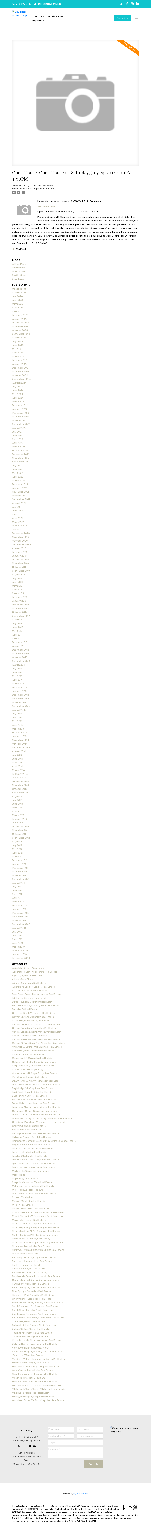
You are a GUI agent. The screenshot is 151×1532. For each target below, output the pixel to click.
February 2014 (20, 773)
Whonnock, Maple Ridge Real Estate (31, 1392)
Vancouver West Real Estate (27, 1355)
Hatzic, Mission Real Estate (26, 1129)
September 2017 (21, 615)
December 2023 (20, 412)
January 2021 (19, 529)
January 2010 (19, 954)
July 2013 (17, 800)
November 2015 (20, 698)
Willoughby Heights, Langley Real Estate (33, 1396)
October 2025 (20, 330)
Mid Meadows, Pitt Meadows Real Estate (34, 1193)
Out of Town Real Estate (25, 1253)
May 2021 (17, 514)
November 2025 (20, 326)
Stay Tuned (18, 278)
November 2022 (20, 458)
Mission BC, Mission (22, 1197)
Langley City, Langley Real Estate (29, 1156)
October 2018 (19, 567)
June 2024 (18, 390)
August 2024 (19, 382)
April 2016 (17, 679)
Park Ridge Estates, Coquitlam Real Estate (34, 1257)
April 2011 (17, 897)
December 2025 (21, 322)
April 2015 (17, 724)
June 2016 (17, 672)
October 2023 (20, 420)
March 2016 (18, 683)
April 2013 (17, 811)
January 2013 (19, 822)
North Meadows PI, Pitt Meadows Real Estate (36, 1231)
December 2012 (20, 826)
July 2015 (17, 713)
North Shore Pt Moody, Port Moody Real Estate (37, 1242)
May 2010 (17, 939)
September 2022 (21, 461)
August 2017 (19, 619)
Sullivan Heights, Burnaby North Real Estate (35, 1325)
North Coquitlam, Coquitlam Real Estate (33, 1223)
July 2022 (17, 465)
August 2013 (19, 796)
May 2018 (17, 585)
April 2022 (17, 476)
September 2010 (21, 924)
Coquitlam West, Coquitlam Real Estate (33, 1065)
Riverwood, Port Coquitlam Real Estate (33, 1295)
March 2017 (18, 638)
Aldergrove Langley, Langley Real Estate (33, 986)
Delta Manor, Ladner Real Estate (29, 1076)
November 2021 (20, 491)
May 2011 (17, 894)
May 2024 (17, 394)
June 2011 (17, 890)
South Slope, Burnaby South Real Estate (33, 1310)
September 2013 (21, 792)
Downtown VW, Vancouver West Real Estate (36, 1084)
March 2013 (18, 815)
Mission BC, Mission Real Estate (28, 1201)
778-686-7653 (23, 3)
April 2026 (17, 307)
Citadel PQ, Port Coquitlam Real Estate (33, 1050)
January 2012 (19, 864)
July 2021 (17, 506)
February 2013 (19, 819)
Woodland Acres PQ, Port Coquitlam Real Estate (38, 1400)
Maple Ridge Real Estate (25, 1178)
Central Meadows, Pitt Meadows (29, 1035)
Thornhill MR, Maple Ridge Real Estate (32, 1332)
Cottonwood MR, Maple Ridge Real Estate (34, 1073)
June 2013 (17, 803)
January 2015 (19, 736)
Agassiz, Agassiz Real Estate (27, 975)
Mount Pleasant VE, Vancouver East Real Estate (38, 1212)
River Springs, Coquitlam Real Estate (31, 1291)
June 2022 (17, 469)
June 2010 (17, 935)
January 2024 (19, 409)
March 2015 (18, 728)
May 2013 (17, 807)
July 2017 (17, 623)
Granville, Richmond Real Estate (29, 1125)
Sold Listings (19, 275)
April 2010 (17, 942)
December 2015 (20, 694)
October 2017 (19, 612)
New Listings (18, 267)
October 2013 (19, 788)
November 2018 (20, 563)
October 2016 (19, 657)
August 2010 (19, 928)
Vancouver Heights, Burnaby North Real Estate (37, 1351)
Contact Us (122, 18)
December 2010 (20, 913)
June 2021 (17, 510)
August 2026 (19, 292)
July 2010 (17, 931)
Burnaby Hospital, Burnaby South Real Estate (36, 1005)
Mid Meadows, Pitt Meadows (27, 1189)
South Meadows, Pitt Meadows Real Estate (35, 1306)
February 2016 (20, 687)
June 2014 (17, 758)
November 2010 (20, 916)
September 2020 (21, 544)
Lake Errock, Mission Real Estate (29, 1152)
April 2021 (17, 518)
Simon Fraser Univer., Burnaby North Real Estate (37, 1302)
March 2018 (18, 593)
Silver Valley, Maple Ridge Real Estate (31, 1298)
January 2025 (19, 364)
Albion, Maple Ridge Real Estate (29, 982)
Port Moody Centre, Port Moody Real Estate (36, 1276)
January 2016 (19, 691)
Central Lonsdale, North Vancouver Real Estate (37, 1031)
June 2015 (17, 717)
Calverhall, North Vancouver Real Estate (33, 1013)
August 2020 (19, 548)
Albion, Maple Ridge (22, 979)
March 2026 (18, 311)
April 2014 (17, 766)
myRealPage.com (81, 1493)
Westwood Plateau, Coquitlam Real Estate (35, 1381)
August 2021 (19, 503)
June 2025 (18, 345)
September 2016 (21, 661)
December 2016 (20, 649)
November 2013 (20, 785)
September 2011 (20, 879)
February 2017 (20, 642)
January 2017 (19, 645)
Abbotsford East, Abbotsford (28, 967)
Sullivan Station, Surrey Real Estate (30, 1328)
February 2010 (20, 950)
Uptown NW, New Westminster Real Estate (35, 1343)
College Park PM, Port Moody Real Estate (34, 1061)
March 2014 (18, 770)
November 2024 (21, 371)
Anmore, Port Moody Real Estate (29, 990)
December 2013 (20, 781)
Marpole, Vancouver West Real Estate (32, 1182)
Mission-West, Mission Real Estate (30, 1208)
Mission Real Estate (22, 1204)
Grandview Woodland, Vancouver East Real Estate (39, 1122)
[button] (21, 3)
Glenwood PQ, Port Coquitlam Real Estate (34, 1110)
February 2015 (20, 732)
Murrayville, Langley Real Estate (29, 1219)
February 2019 (20, 552)
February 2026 (20, 315)
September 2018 (21, 570)
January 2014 (19, 777)
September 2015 (21, 706)
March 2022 (18, 480)
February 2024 (20, 405)
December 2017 (20, 604)
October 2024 (20, 375)
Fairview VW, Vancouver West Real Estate (34, 1099)
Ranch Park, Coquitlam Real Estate (37, 188)
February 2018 (19, 597)
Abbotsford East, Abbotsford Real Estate (34, 971)
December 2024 (21, 367)
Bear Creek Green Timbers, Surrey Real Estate (36, 994)
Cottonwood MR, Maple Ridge (28, 1069)
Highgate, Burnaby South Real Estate (31, 1137)
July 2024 (17, 386)
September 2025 (21, 333)
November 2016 (20, 653)
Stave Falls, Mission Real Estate (28, 1321)
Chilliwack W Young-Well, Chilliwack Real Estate (37, 1046)
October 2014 (19, 743)
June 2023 (17, 435)
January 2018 (19, 600)
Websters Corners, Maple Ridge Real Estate (35, 1366)
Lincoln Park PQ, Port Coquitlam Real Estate (35, 1159)
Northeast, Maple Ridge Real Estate (31, 1246)
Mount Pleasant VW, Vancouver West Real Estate (38, 1216)
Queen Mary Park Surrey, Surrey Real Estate (35, 1280)
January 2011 (19, 909)
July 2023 (17, 431)
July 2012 (17, 845)
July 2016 (17, 668)
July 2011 (16, 886)
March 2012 (18, 856)
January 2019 (19, 555)
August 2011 (18, 882)
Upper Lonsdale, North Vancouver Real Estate (36, 1340)
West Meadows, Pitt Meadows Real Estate (35, 1374)
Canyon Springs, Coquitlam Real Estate (33, 1016)
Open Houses (19, 271)
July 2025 (17, 341)
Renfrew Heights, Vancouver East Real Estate (36, 1287)
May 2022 (17, 473)
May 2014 (17, 762)
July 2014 (17, 755)
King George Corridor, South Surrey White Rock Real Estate (44, 1140)
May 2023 (17, 439)
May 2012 (17, 849)
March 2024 (18, 401)
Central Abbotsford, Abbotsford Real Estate (36, 1024)
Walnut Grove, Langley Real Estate (30, 1362)
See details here (46, 206)
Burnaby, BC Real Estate (25, 1009)
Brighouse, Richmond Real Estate (29, 998)
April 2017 (17, 634)
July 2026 (17, 296)
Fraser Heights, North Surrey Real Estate (33, 1103)
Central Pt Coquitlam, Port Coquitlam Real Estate (38, 1043)
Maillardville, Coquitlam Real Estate (30, 1171)
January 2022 (19, 488)
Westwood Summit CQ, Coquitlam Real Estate (36, 1385)
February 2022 (20, 484)
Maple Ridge (18, 1174)
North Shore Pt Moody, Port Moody (31, 1238)
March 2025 (18, 356)
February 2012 (19, 860)
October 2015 (19, 702)
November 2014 (20, 739)
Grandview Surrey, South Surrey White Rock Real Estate (42, 1118)
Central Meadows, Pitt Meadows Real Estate (36, 1039)
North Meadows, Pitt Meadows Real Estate (35, 1234)
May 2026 (17, 303)
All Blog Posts (19, 263)
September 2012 (21, 837)
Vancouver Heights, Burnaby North (30, 1347)
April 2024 (17, 397)
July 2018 (17, 578)
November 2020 (21, 536)
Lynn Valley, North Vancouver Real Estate (34, 1163)
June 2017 (17, 627)
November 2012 (20, 830)
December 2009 (21, 958)
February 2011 (19, 905)
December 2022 (20, 454)
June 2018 (17, 582)
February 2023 (20, 450)
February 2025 (20, 360)
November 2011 (20, 871)
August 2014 (19, 751)
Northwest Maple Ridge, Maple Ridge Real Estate (38, 1249)
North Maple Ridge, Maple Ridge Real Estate (35, 1227)
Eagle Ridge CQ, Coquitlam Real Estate (32, 1088)
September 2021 (21, 499)
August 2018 (19, 574)
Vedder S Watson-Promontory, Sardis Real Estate (39, 1359)
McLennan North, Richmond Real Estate (33, 1185)
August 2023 (19, 427)
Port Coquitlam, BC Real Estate (28, 1268)
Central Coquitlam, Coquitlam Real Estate (34, 1028)
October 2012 (19, 833)
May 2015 (17, 721)
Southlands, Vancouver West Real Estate (34, 1313)
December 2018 (20, 559)
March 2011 (18, 901)
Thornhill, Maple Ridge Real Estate (30, 1336)
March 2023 (18, 446)
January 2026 (19, 318)
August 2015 (19, 709)
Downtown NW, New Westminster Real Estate (36, 1080)
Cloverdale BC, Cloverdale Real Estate (32, 1058)
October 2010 (19, 920)
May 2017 (17, 630)
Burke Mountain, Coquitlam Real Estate (33, 1001)
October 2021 (19, 495)
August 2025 (19, 337)
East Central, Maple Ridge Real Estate (32, 1092)
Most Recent (19, 288)
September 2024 (21, 379)
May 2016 (17, 676)
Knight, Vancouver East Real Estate (31, 1144)
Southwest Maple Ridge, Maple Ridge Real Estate (38, 1317)
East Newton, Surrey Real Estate (29, 1095)
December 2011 (20, 867)
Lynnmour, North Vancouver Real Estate (33, 1167)
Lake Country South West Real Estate (32, 1148)
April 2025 (17, 352)
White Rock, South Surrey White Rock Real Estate (38, 1389)
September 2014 (21, 747)
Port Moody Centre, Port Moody (29, 1272)
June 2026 (18, 300)
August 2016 (19, 664)
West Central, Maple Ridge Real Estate (32, 1370)
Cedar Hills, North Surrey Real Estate (31, 1020)
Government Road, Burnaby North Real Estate (36, 1114)
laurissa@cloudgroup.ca (49, 3)
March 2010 (18, 946)
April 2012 (17, 852)
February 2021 (19, 525)
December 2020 (21, 533)
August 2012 (19, 841)
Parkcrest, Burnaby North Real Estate (32, 1261)
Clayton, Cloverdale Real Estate (29, 1054)
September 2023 (21, 424)
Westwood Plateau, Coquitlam (28, 1377)
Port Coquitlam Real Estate (26, 1265)
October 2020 (20, 540)
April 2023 (17, 442)
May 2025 (17, 349)
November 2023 (20, 416)
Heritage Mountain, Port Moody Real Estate (35, 1133)
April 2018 (17, 589)
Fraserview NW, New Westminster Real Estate (36, 1107)
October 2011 (19, 875)
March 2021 (18, 521)
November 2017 (20, 608)
